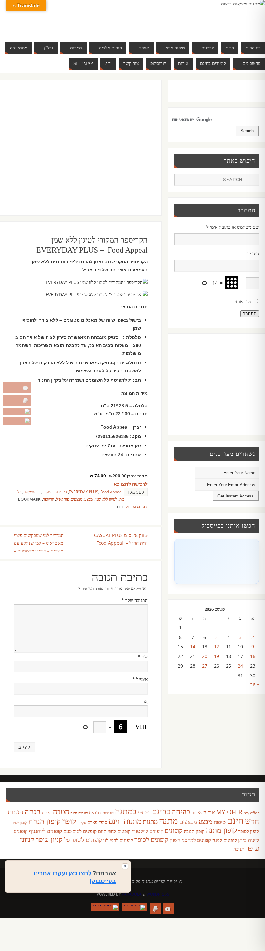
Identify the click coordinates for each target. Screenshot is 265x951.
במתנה (126, 811)
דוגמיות (108, 812)
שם (143, 656)
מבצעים (76, 499)
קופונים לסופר (151, 839)
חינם (235, 820)
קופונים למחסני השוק (190, 840)
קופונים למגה (224, 840)
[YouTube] (17, 387)
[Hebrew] (36, 18)
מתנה (168, 820)
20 (204, 656)
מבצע (88, 499)
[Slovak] (30, 25)
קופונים (174, 830)
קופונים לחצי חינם (114, 831)
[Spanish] (36, 25)
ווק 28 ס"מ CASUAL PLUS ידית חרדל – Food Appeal (121, 539)
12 (216, 646)
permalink (136, 506)
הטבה (61, 811)
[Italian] (43, 18)
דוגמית (95, 812)
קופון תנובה (194, 831)
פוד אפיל (62, 499)
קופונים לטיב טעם (80, 831)
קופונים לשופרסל (83, 840)
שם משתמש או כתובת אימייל (232, 227)
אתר (144, 701)
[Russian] (23, 25)
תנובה (238, 848)
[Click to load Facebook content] (216, 561)
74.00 (97, 475)
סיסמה (253, 253)
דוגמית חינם (79, 813)
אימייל (140, 679)
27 (204, 666)
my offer (251, 812)
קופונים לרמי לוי (118, 840)
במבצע (144, 812)
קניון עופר (49, 839)
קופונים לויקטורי (148, 831)
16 (252, 656)
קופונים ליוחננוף (45, 831)
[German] (30, 18)
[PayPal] (17, 400)
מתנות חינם (125, 821)
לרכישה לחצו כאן (130, 483)
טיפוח (220, 821)
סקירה (82, 822)
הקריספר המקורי (54, 491)
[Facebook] (17, 421)
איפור (197, 812)
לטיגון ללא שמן (106, 499)
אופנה (209, 812)
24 (240, 666)
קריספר (48, 499)
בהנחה (181, 811)
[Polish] (69, 18)
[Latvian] (62, 18)
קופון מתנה (221, 830)
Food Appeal (111, 491)
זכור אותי (243, 301)
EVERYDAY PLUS (83, 491)
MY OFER (229, 812)
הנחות (15, 811)
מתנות (150, 821)
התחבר (249, 313)
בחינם (161, 810)
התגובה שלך (135, 600)
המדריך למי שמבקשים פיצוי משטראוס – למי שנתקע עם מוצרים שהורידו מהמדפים (39, 543)
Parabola (132, 894)
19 (216, 656)
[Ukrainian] (43, 25)
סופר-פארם (97, 822)
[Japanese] (49, 18)
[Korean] (56, 18)
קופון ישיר (19, 822)
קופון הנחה (44, 821)
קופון (69, 820)
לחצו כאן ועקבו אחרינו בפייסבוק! (75, 877)
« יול (254, 684)
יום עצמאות (31, 491)
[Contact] (17, 411)
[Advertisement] (74, 154)
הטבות (47, 812)
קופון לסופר (248, 831)
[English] (23, 18)
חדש (252, 821)
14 (192, 646)
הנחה (33, 811)
